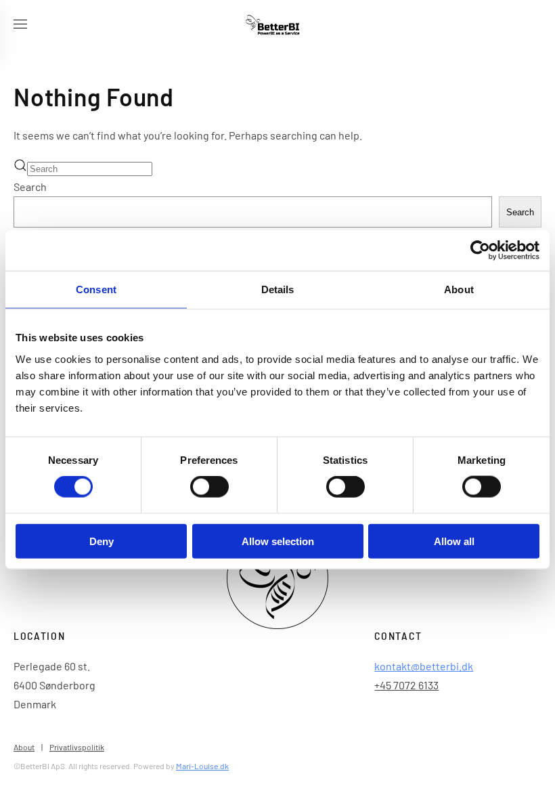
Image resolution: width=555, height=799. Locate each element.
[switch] (209, 487)
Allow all (454, 540)
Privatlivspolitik (76, 747)
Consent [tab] (96, 289)
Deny (101, 540)
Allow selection (278, 540)
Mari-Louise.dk (202, 766)
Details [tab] (277, 289)
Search (30, 186)
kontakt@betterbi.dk (423, 666)
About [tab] (459, 289)
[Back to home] (277, 27)
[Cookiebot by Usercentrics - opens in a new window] (480, 250)
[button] (20, 27)
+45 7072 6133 (406, 684)
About (24, 747)
